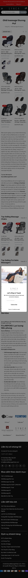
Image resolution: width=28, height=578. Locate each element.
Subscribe (14, 304)
